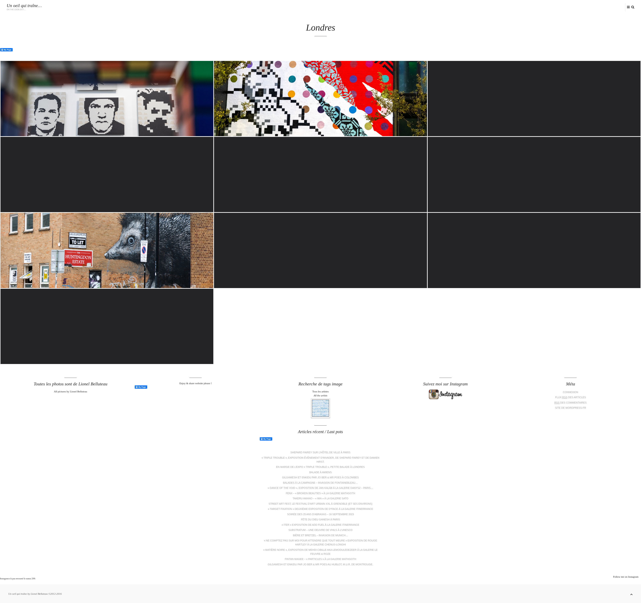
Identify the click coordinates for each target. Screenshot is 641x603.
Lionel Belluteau (590, 7)
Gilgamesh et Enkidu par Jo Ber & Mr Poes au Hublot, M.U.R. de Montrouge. (320, 564)
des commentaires (570, 402)
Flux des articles (570, 397)
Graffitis (510, 7)
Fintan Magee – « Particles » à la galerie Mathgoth (320, 559)
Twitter (308, 583)
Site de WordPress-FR (570, 407)
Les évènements (473, 7)
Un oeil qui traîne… (24, 5)
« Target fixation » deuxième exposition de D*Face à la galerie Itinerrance (320, 509)
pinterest (318, 583)
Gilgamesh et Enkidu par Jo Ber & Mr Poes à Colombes (320, 477)
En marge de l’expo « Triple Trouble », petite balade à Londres (320, 466)
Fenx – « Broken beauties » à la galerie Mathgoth (320, 493)
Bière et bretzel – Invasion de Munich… (320, 535)
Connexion (570, 392)
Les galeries (494, 7)
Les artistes (452, 7)
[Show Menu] (627, 7)
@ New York (569, 7)
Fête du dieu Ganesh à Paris (320, 519)
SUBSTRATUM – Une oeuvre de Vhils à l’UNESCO (320, 530)
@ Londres (552, 7)
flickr (328, 583)
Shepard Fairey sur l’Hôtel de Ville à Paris (320, 452)
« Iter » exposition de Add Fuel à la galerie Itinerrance (320, 524)
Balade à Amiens (320, 472)
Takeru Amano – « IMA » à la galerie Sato (320, 498)
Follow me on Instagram (625, 576)
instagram (323, 583)
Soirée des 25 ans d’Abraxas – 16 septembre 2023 (320, 514)
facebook (313, 583)
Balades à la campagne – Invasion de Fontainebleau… (320, 482)
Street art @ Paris (531, 7)
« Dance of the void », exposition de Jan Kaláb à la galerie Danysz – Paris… (320, 488)
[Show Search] (632, 7)
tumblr (333, 583)
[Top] (631, 593)
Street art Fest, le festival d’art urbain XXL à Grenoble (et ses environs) (320, 503)
